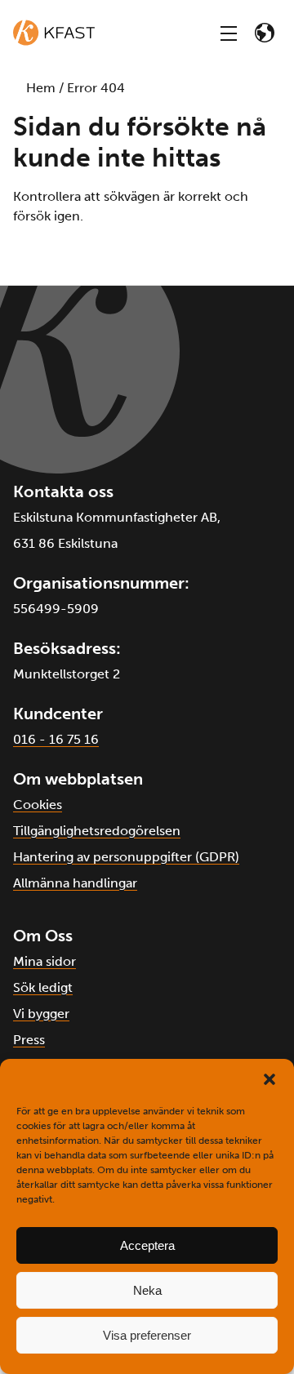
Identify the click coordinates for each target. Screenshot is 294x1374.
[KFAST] (54, 33)
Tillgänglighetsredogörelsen (96, 830)
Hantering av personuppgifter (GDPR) (126, 857)
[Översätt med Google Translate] (264, 32)
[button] (269, 1079)
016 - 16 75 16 (56, 739)
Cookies (37, 804)
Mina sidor (44, 961)
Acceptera (147, 1245)
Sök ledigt (43, 987)
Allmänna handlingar (75, 883)
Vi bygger (41, 1013)
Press (29, 1039)
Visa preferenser (147, 1335)
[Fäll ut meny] (228, 32)
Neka (147, 1290)
